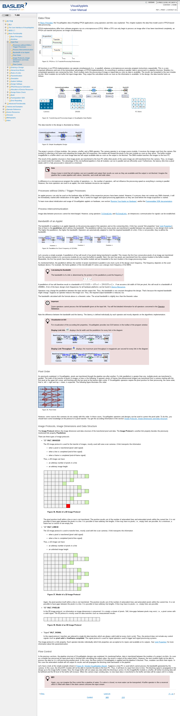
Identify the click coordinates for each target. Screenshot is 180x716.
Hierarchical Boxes (17, 70)
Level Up (167, 2)
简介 (10, 25)
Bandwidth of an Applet (21, 52)
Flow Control (17, 64)
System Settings (16, 81)
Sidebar (151, 2)
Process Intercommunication (23, 50)
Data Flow (14, 42)
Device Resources (13, 112)
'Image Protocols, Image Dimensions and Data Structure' (145, 419)
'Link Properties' (166, 226)
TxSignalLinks (106, 214)
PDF (157, 10)
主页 (123, 697)
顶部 (107, 697)
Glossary (10, 115)
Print (163, 10)
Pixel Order (17, 55)
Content (166, 5)
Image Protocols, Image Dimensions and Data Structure (21, 60)
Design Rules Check (18, 92)
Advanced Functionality (17, 104)
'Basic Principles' (46, 23)
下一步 (171, 694)
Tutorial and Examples (15, 107)
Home (174, 5)
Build (12, 95)
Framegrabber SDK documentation (159, 201)
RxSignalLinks (121, 214)
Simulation (14, 78)
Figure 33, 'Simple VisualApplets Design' (91, 666)
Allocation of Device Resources (22, 90)
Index (9, 120)
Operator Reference (14, 109)
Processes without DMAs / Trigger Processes (22, 46)
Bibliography (11, 118)
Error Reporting (16, 101)
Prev (160, 2)
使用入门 (12, 30)
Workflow (14, 39)
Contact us (172, 10)
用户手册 (10, 21)
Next (173, 2)
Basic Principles (16, 36)
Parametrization (16, 76)
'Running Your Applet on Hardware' (124, 201)
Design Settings (16, 84)
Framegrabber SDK (18, 98)
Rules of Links (16, 73)
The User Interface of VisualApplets (21, 28)
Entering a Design (17, 67)
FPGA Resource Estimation (20, 87)
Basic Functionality (15, 33)
